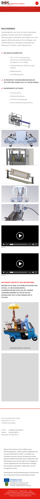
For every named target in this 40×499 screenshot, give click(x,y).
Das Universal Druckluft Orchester (20, 348)
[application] (20, 235)
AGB (30, 491)
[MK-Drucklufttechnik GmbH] (13, 3)
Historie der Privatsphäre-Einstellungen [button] (20, 494)
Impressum (23, 491)
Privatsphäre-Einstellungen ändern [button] (20, 492)
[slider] (18, 244)
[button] (20, 235)
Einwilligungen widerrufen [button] (20, 496)
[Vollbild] (36, 244)
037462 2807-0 (14, 432)
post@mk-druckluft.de (16, 430)
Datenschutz (13, 491)
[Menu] (36, 3)
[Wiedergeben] (4, 244)
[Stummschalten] (33, 244)
